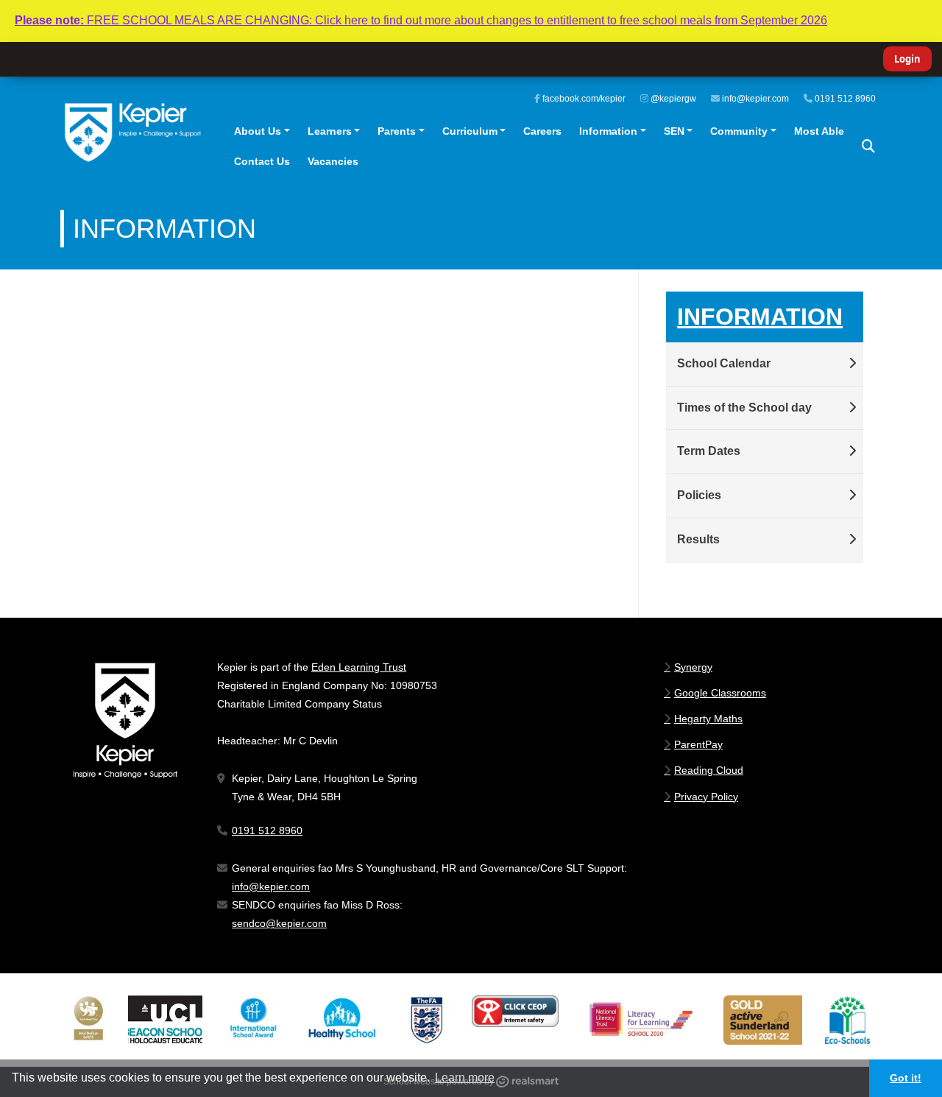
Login (907, 59)
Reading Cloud (708, 770)
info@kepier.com (754, 99)
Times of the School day (744, 407)
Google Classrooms (720, 693)
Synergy (693, 667)
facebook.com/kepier (583, 99)
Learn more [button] (465, 1077)
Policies (699, 495)
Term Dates (708, 451)
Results (698, 539)
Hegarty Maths (708, 718)
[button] (868, 146)
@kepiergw (672, 99)
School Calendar (724, 363)
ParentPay (698, 744)
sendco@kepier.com (279, 923)
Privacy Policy (706, 797)
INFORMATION (760, 316)
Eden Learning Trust (358, 667)
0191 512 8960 (844, 99)
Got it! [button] (905, 1078)
